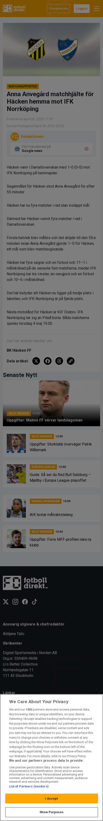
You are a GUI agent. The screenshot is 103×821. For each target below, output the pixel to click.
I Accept (51, 798)
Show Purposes (51, 812)
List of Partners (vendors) (29, 786)
